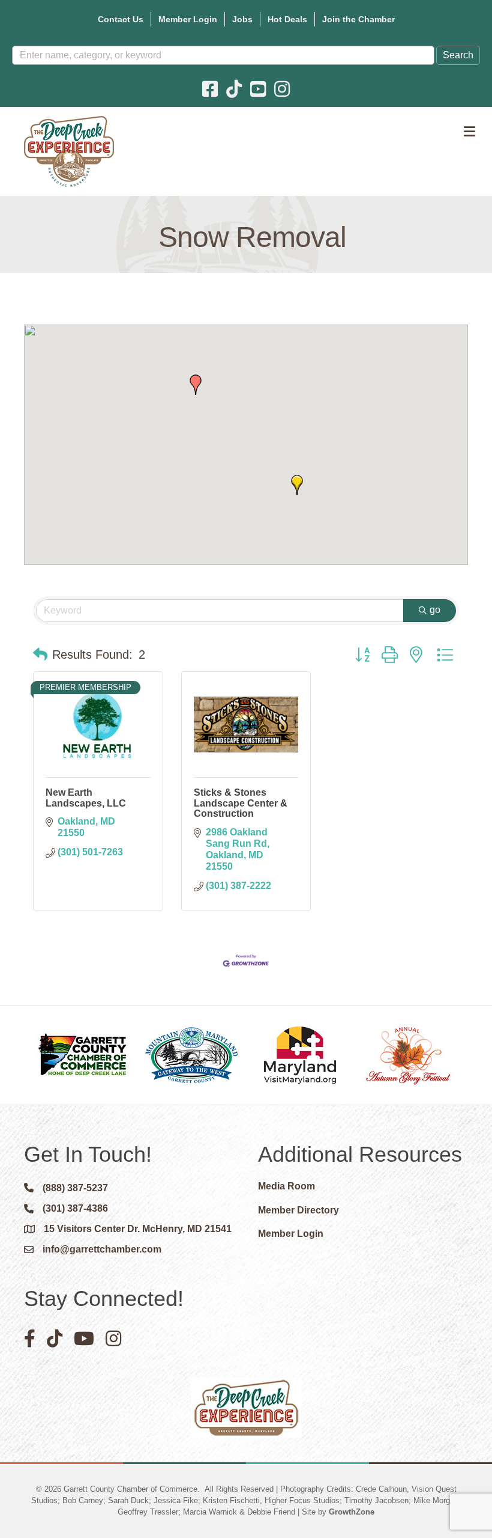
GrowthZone (351, 1511)
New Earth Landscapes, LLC (86, 797)
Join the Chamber (358, 19)
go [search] (435, 610)
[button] (297, 485)
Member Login (187, 19)
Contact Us (120, 19)
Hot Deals (287, 19)
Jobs (242, 19)
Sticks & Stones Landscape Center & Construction (240, 803)
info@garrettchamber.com (102, 1249)
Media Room (286, 1186)
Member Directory (298, 1210)
